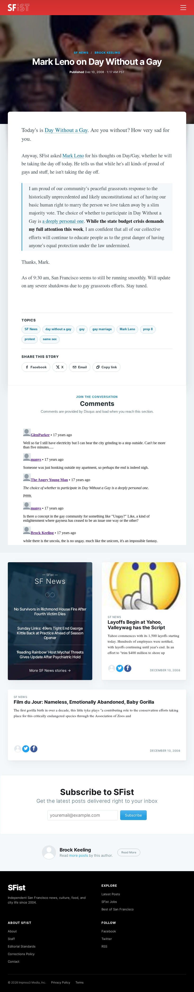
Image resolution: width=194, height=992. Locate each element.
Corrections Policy (21, 954)
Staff (11, 939)
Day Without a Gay (66, 130)
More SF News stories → (50, 670)
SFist (16, 887)
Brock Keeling (107, 52)
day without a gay (58, 329)
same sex (50, 339)
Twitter (106, 939)
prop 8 (148, 329)
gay (81, 329)
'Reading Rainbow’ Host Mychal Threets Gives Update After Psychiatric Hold (50, 654)
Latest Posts (110, 894)
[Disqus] (97, 486)
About (12, 931)
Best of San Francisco (117, 909)
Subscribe (133, 815)
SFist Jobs (109, 902)
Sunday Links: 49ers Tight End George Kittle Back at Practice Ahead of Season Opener (50, 633)
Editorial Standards (21, 946)
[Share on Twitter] (120, 668)
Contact (13, 961)
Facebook (108, 931)
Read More (128, 852)
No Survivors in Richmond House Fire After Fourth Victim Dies (50, 611)
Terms (79, 982)
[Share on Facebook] (128, 668)
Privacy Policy (60, 982)
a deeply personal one (63, 221)
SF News (81, 52)
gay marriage (102, 329)
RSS (104, 946)
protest (30, 339)
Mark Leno (73, 155)
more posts (78, 855)
